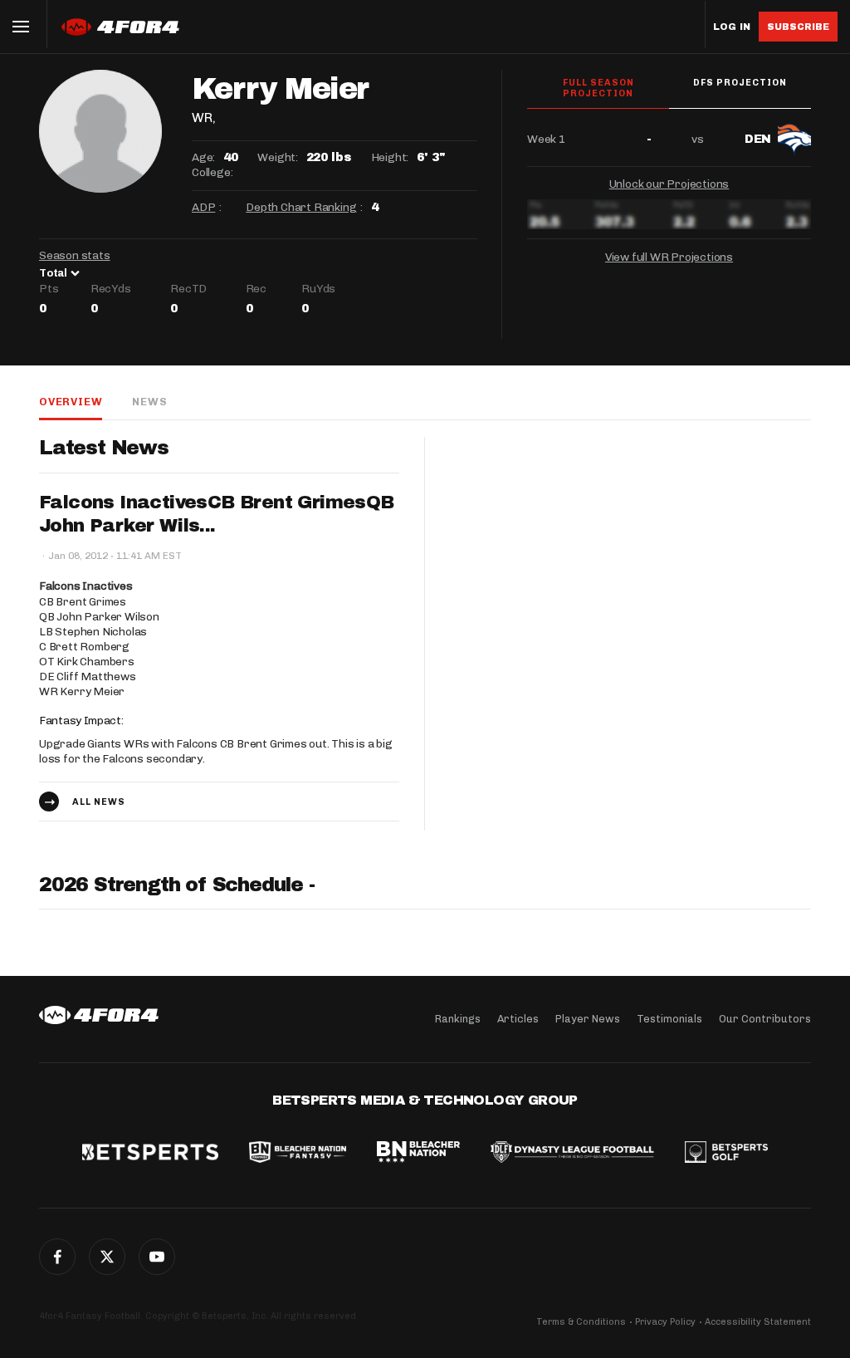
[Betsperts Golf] (726, 1153)
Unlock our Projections (669, 184)
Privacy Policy (665, 1321)
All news (98, 802)
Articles (518, 1018)
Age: (203, 157)
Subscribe (798, 27)
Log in (731, 27)
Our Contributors (765, 1018)
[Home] (99, 1015)
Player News (587, 1018)
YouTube (156, 1256)
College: (212, 172)
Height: (390, 157)
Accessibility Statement (758, 1321)
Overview (70, 401)
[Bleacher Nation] (418, 1153)
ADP (203, 207)
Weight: (277, 157)
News (149, 401)
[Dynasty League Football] (572, 1153)
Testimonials (669, 1018)
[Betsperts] (150, 1153)
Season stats (74, 255)
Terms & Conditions (581, 1321)
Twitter (107, 1256)
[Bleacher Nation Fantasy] (297, 1153)
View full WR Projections (669, 257)
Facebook (57, 1256)
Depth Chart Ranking (301, 207)
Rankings (458, 1018)
